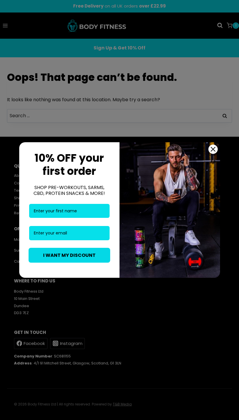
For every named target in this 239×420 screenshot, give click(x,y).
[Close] (213, 149)
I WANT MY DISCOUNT (69, 255)
